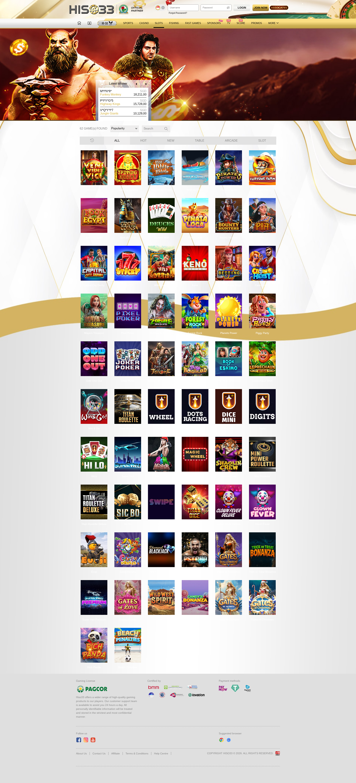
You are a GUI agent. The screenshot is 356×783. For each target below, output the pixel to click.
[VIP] (107, 23)
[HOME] (79, 23)
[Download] (89, 23)
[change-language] (160, 7)
